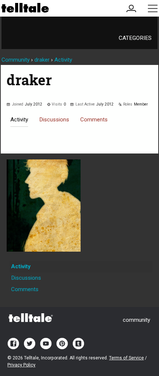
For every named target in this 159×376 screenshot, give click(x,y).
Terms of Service (126, 358)
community (136, 320)
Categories (135, 38)
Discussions (54, 119)
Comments (94, 119)
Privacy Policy (21, 365)
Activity (19, 119)
